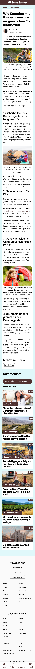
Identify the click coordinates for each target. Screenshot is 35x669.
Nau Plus (21, 594)
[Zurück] (1, 2)
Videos (5, 594)
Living (21, 618)
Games (5, 598)
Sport (5, 587)
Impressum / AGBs (25, 650)
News (5, 583)
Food (20, 626)
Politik (21, 583)
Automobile (7, 633)
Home (5, 7)
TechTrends (22, 633)
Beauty (5, 637)
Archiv (5, 605)
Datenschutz (7, 650)
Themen (21, 602)
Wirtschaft (22, 591)
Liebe (5, 622)
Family (5, 626)
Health (5, 618)
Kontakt (21, 647)
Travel (21, 629)
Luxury (21, 622)
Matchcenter (23, 587)
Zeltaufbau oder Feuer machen (15, 211)
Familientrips (14, 7)
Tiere (5, 629)
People (5, 591)
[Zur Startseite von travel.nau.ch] (17, 2)
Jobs (4, 647)
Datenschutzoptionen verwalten (10, 653)
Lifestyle (6, 602)
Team (20, 643)
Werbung (6, 643)
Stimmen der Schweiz (26, 598)
